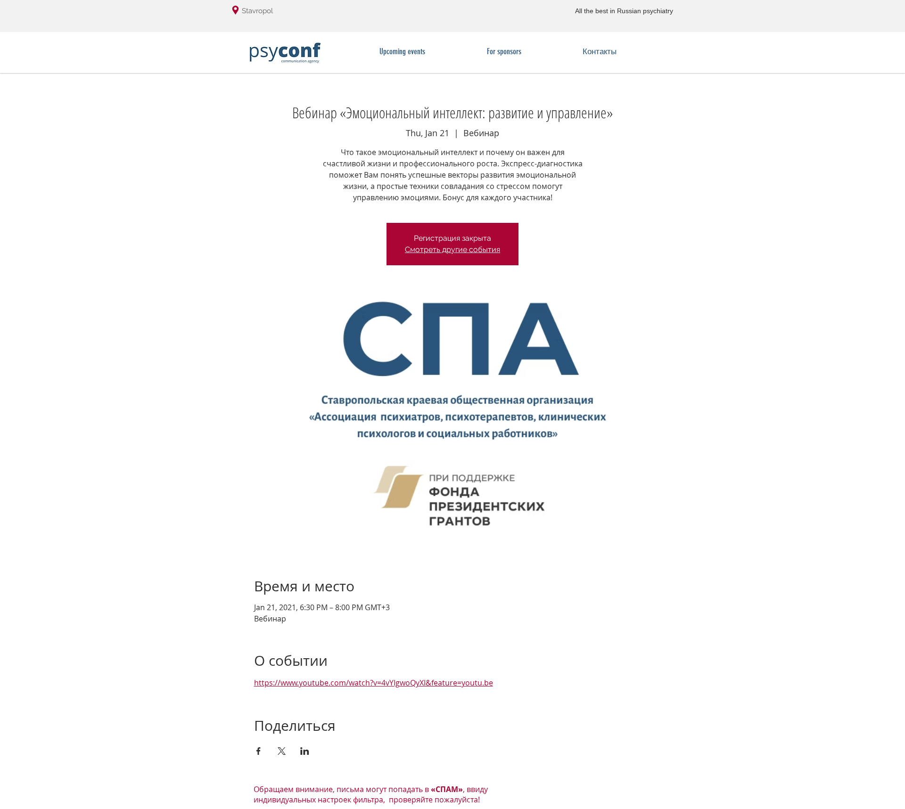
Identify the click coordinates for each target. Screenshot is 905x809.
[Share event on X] (281, 751)
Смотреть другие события (452, 249)
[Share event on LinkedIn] (304, 751)
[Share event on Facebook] (258, 751)
